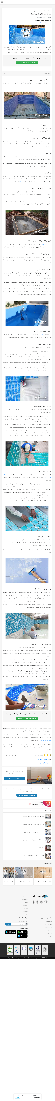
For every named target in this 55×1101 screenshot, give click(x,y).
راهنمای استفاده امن (49, 933)
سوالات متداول (25, 911)
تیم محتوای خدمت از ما (42, 759)
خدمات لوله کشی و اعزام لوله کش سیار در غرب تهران (33, 840)
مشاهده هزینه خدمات (48, 924)
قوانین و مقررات (25, 914)
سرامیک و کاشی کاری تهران (45, 763)
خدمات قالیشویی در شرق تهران (38, 848)
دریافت (8, 924)
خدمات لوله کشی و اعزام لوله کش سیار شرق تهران (34, 832)
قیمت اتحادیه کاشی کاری (45, 740)
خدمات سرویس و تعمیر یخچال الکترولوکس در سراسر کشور (32, 855)
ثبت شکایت (50, 936)
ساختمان (41, 11)
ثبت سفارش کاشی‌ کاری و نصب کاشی (27, 62)
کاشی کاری (21, 181)
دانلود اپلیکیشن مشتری (48, 927)
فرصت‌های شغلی (25, 905)
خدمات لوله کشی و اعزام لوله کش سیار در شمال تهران (33, 824)
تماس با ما (26, 908)
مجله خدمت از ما (47, 11)
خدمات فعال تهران (49, 921)
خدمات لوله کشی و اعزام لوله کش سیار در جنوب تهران (33, 816)
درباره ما (26, 902)
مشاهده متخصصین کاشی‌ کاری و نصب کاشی (27, 718)
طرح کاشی (41, 334)
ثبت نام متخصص (49, 930)
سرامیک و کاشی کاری (39, 20)
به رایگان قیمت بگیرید (15, 778)
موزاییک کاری (45, 244)
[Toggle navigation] (2, 2)
